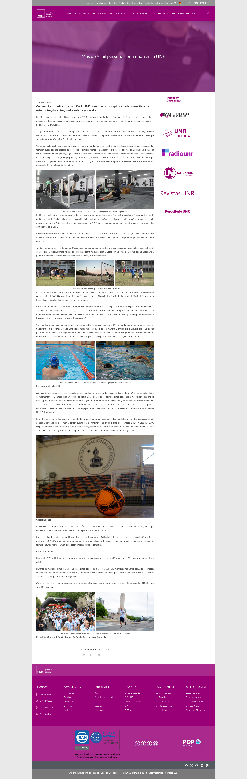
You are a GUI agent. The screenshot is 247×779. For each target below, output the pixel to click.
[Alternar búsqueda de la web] (208, 13)
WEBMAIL (206, 3)
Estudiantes (101, 3)
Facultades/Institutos (153, 3)
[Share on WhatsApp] (106, 655)
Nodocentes (124, 3)
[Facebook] (186, 765)
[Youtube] (196, 765)
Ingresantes (88, 3)
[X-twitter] (191, 765)
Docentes (112, 3)
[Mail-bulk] (207, 765)
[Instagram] (201, 765)
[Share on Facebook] (91, 655)
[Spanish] (180, 3)
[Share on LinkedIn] (99, 655)
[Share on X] (84, 655)
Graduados (137, 3)
